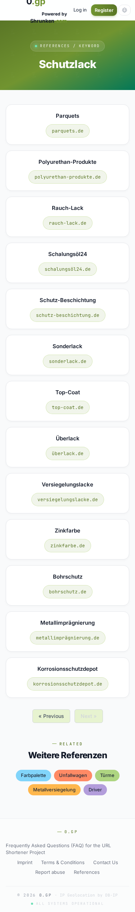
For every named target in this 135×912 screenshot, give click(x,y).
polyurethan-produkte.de (68, 177)
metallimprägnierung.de (67, 638)
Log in (80, 10)
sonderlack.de (67, 361)
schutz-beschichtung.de (67, 315)
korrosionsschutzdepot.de (67, 684)
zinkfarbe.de (67, 546)
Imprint (24, 862)
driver (95, 789)
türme (107, 775)
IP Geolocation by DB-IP (89, 895)
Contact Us (105, 862)
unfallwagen (73, 775)
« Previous (51, 716)
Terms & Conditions (63, 862)
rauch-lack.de (67, 223)
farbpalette (33, 775)
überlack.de (68, 453)
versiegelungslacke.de (67, 500)
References (87, 872)
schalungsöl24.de (68, 269)
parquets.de (68, 131)
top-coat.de (68, 407)
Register (104, 10)
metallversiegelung (54, 789)
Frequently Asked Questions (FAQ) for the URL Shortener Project (58, 849)
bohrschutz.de (67, 592)
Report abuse (50, 872)
